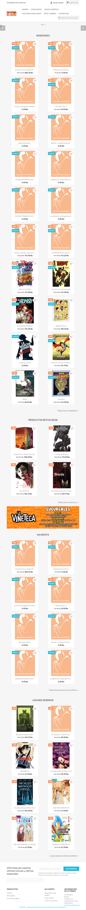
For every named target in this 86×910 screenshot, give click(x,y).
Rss (18, 880)
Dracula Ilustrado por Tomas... (62, 491)
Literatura (64, 13)
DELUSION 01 (24, 491)
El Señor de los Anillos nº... (25, 70)
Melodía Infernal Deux (61, 70)
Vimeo (32, 880)
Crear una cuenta (51, 901)
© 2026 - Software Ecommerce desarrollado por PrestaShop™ (43, 907)
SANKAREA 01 (25, 771)
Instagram (37, 880)
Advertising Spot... (25, 143)
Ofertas (9, 893)
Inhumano (61, 399)
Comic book (36, 9)
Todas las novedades (68, 411)
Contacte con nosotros (16, 2)
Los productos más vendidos (64, 856)
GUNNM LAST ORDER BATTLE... (61, 180)
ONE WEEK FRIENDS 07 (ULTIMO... (25, 844)
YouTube (23, 880)
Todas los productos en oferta (64, 690)
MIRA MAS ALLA (61, 326)
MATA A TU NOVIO (25, 289)
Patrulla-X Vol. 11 (61, 106)
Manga (25, 9)
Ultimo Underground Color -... (25, 253)
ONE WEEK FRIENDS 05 (61, 808)
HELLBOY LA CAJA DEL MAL (61, 289)
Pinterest (27, 880)
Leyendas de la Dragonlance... (61, 216)
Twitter (14, 880)
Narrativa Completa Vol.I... (25, 735)
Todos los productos (68, 502)
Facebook (9, 880)
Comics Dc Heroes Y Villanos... (61, 363)
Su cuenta (49, 889)
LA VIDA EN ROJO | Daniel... (61, 253)
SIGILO (25, 399)
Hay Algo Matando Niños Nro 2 (61, 771)
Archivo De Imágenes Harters (25, 106)
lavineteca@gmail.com (72, 905)
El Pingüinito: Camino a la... (61, 735)
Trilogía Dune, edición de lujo (24, 454)
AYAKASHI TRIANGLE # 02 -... (25, 216)
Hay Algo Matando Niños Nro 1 (25, 808)
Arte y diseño (50, 13)
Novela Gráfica (51, 9)
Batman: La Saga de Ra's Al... (61, 143)
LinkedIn (41, 880)
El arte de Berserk (61, 454)
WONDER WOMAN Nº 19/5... (25, 180)
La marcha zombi (25, 363)
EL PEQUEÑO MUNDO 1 (25, 326)
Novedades (11, 896)
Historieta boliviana (31, 13)
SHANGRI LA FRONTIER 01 (61, 844)
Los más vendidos (13, 898)
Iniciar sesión (49, 898)
